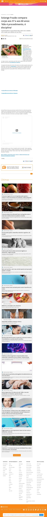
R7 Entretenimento (3, 14)
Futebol (4, 508)
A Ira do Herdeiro (28, 503)
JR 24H (26, 1)
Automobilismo (5, 501)
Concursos (20, 510)
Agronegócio (21, 501)
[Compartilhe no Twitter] (23, 35)
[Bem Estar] (23, 4)
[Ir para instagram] (43, 1)
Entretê (18, 1)
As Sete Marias (28, 506)
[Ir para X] (41, 1)
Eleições (14, 1)
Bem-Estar (10, 503)
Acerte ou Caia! (28, 501)
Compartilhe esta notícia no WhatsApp (10, 90)
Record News (33, 1)
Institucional (40, 499)
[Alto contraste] (2, 38)
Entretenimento (13, 499)
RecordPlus (38, 510)
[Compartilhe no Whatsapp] (28, 35)
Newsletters (39, 508)
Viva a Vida (8, 14)
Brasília (11, 1)
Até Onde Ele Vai (28, 508)
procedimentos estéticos (15, 62)
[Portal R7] (2, 1)
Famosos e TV (11, 511)
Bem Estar (12, 14)
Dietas (10, 508)
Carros (20, 506)
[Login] (45, 1)
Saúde (31, 211)
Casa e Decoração (11, 505)
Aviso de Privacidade (35, 514)
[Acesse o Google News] (30, 35)
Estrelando (10, 510)
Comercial (38, 505)
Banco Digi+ (39, 501)
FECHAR (41, 514)
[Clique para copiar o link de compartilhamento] (31, 35)
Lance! (4, 510)
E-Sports (4, 505)
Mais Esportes (5, 511)
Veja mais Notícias (17, 493)
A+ (3, 38)
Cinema (10, 506)
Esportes (22, 1)
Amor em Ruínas (28, 505)
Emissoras (38, 506)
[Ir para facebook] (40, 1)
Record (28, 1)
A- (5, 38)
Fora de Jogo (5, 506)
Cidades (20, 508)
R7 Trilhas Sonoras (40, 511)
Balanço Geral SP (29, 511)
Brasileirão (4, 503)
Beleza (10, 501)
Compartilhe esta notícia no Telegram (9, 93)
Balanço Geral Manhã (29, 510)
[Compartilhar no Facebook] (25, 35)
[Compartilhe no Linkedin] (26, 35)
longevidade (13, 66)
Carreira (38, 503)
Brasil (20, 503)
